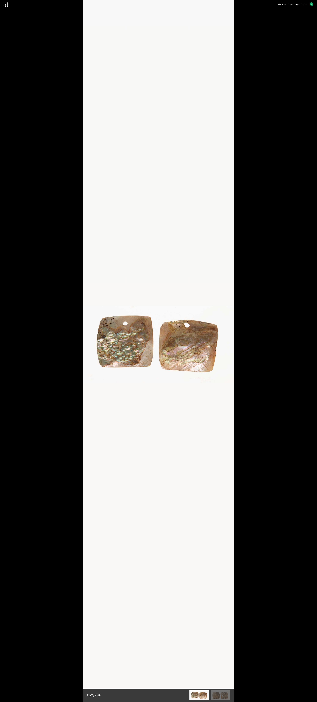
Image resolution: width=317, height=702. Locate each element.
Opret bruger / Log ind (298, 4)
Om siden (282, 4)
